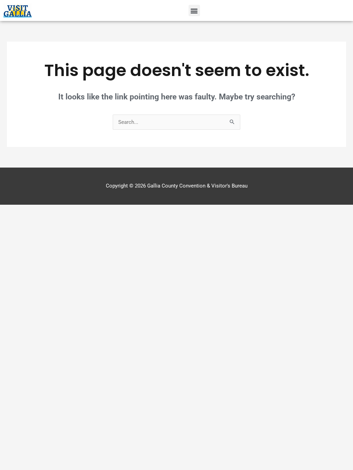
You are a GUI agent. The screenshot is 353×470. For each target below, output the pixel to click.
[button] (194, 10)
